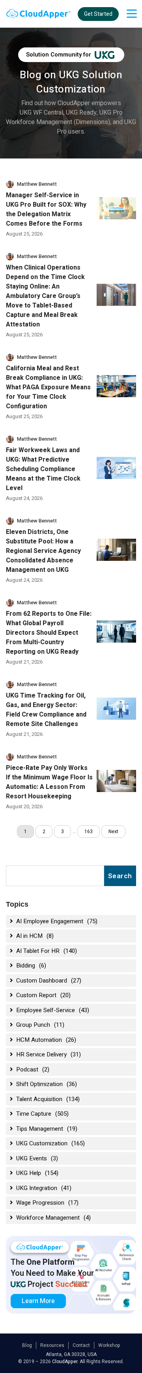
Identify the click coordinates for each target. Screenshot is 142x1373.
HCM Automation (46, 1039)
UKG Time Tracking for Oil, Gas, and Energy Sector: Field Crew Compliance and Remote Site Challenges (46, 710)
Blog (27, 1345)
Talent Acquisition (48, 1099)
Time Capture (42, 1113)
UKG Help (37, 1173)
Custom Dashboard (48, 980)
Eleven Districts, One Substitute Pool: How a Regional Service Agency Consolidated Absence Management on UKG (43, 551)
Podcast (32, 1069)
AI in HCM (35, 936)
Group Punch (40, 1024)
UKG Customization (50, 1143)
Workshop (109, 1345)
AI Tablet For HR (46, 951)
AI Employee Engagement (56, 921)
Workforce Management (53, 1217)
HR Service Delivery (48, 1054)
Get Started (98, 14)
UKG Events (37, 1158)
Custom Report (43, 995)
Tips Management (46, 1128)
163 (88, 831)
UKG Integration (43, 1188)
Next (113, 831)
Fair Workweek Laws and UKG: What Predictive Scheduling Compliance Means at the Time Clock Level (43, 469)
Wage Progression (47, 1202)
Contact (81, 1345)
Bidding (31, 965)
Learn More (38, 1301)
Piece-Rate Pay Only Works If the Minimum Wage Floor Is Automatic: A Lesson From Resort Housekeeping (49, 782)
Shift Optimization (46, 1084)
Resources (52, 1345)
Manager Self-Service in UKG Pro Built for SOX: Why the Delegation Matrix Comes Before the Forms (46, 209)
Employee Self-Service (52, 1010)
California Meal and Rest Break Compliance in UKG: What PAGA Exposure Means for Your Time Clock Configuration (48, 387)
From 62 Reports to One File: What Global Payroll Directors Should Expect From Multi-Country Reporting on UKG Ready (49, 632)
